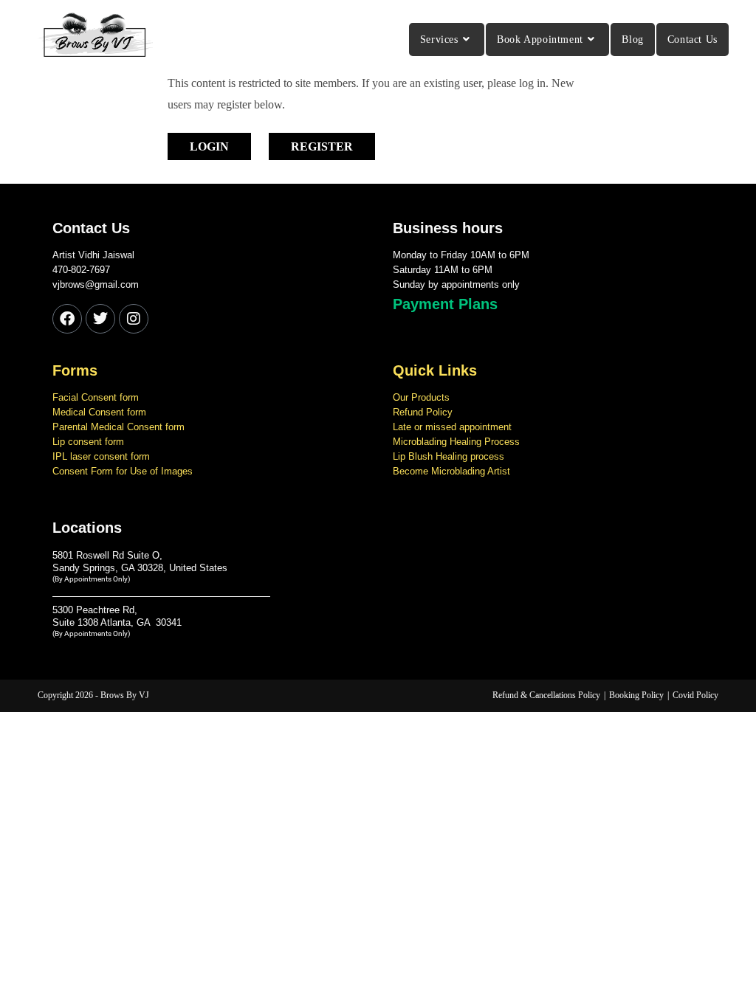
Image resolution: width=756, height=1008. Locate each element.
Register (322, 146)
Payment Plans (445, 304)
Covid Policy (695, 695)
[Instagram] (133, 319)
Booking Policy (636, 695)
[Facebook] (67, 319)
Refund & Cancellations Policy (546, 695)
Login (209, 146)
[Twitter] (100, 319)
